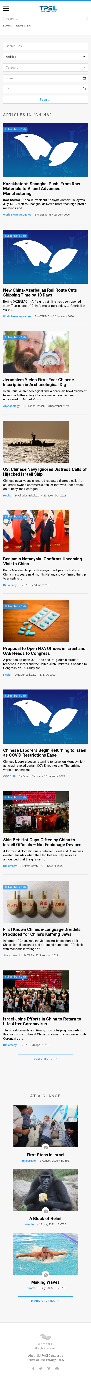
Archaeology (11, 406)
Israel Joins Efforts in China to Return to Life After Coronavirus (42, 1021)
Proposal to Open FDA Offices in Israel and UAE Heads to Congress (44, 651)
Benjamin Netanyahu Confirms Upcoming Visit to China (42, 561)
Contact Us (55, 1355)
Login (7, 25)
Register (23, 25)
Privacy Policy (55, 1360)
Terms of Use (36, 1360)
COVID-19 (9, 776)
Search (46, 99)
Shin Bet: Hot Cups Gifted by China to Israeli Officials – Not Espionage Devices (42, 842)
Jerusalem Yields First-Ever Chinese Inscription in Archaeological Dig (38, 382)
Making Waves (45, 1282)
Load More (44, 1058)
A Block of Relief (45, 1218)
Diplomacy (10, 585)
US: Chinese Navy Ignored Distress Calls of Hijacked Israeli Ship (45, 472)
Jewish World (11, 955)
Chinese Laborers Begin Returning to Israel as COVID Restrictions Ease (44, 753)
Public (7, 495)
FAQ (44, 1355)
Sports (31, 1288)
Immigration (28, 1160)
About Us (34, 1355)
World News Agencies (17, 214)
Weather (30, 1224)
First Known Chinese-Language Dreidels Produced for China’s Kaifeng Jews (42, 932)
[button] (45, 57)
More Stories (43, 1300)
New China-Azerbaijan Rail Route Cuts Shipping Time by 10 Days (40, 293)
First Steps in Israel (45, 1155)
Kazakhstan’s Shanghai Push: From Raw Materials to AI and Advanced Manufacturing (41, 188)
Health (7, 674)
